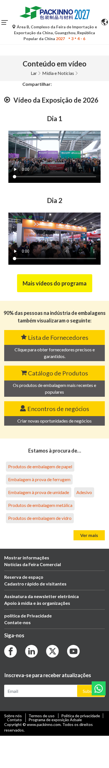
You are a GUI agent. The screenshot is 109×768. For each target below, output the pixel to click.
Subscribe (92, 691)
